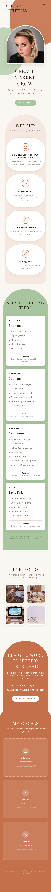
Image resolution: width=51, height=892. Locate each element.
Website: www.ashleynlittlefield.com (27, 690)
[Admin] (25, 879)
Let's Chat (25, 102)
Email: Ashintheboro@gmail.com (25, 685)
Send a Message (25, 698)
